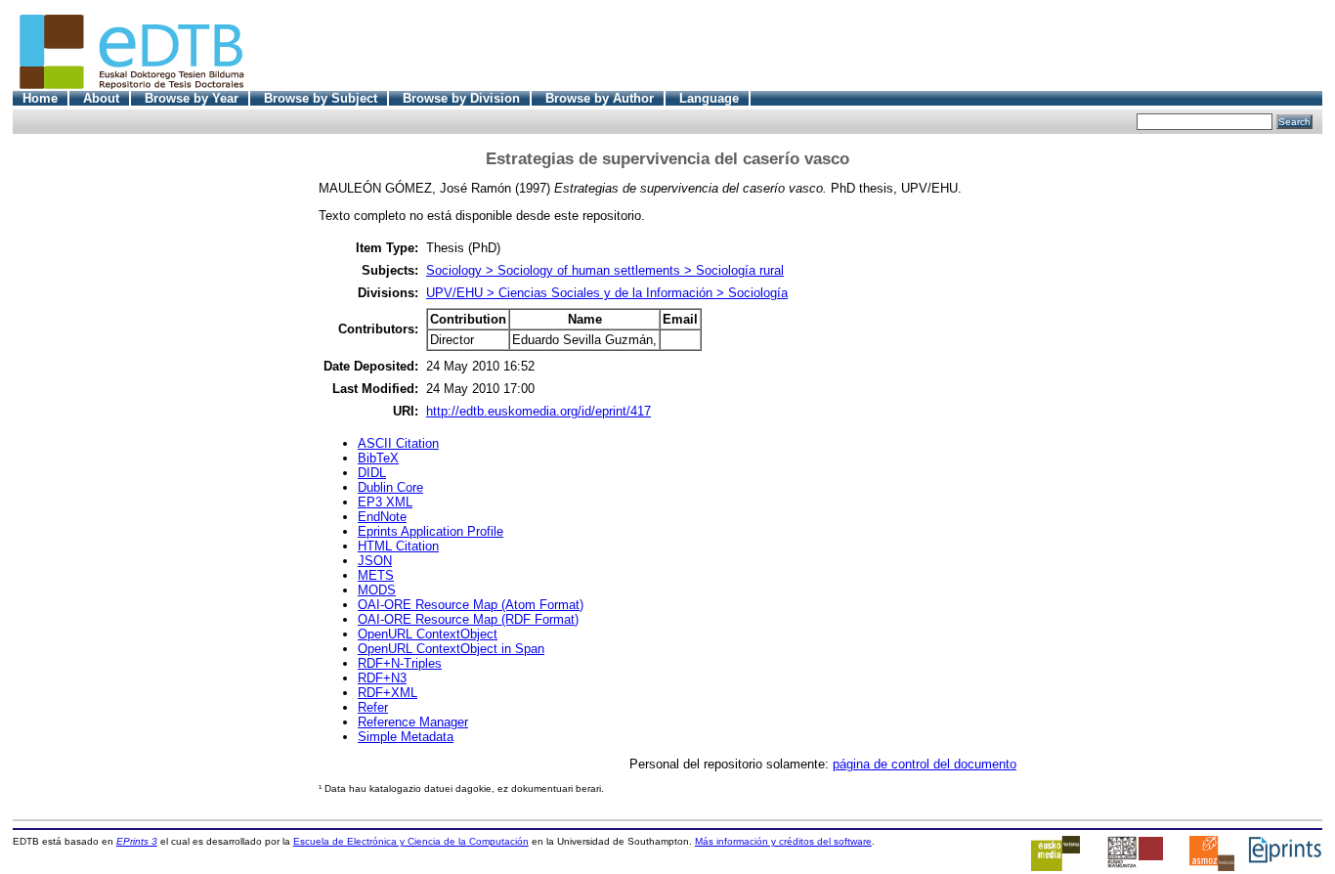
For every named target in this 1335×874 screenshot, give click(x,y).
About (101, 98)
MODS (377, 590)
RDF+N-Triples (400, 663)
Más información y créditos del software (783, 841)
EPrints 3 (136, 841)
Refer (373, 707)
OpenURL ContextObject (427, 634)
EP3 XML (385, 502)
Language (709, 98)
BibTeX (378, 458)
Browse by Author (599, 98)
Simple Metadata (405, 736)
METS (376, 575)
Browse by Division (461, 98)
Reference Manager (413, 722)
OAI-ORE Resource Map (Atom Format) (470, 604)
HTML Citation (398, 546)
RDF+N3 (382, 678)
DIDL (372, 472)
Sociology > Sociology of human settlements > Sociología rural (605, 270)
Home (40, 98)
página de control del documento (924, 764)
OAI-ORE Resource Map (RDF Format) (468, 619)
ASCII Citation (398, 443)
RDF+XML (387, 692)
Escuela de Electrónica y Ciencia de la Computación (411, 841)
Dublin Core (390, 487)
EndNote (382, 516)
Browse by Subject (320, 98)
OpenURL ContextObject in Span (451, 648)
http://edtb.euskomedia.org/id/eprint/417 (538, 411)
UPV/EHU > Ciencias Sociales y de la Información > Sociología (607, 292)
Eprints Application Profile (430, 531)
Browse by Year (191, 98)
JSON (375, 560)
